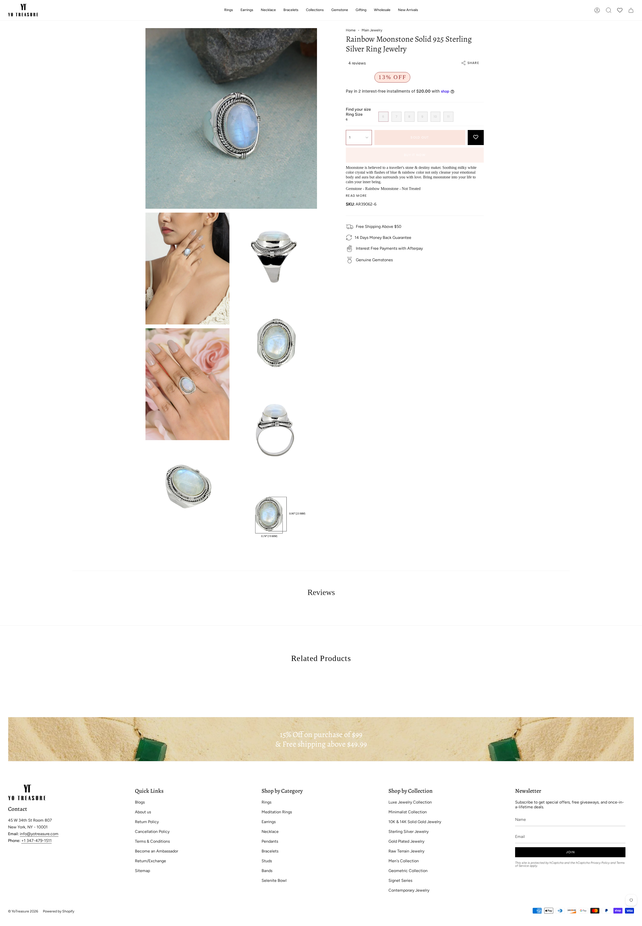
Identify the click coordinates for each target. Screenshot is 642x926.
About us (143, 812)
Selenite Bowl (274, 880)
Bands (267, 870)
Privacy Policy (600, 863)
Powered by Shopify (58, 911)
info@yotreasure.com (39, 833)
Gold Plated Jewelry (406, 841)
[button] (228, 10)
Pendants (270, 841)
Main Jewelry (372, 30)
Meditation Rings (277, 812)
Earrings (269, 821)
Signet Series (400, 880)
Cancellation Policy (152, 831)
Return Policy (147, 821)
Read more (356, 195)
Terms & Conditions (152, 841)
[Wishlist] (619, 10)
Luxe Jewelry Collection (410, 802)
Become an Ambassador (156, 851)
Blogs (140, 802)
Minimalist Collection (407, 812)
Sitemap (142, 870)
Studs (267, 860)
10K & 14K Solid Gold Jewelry (414, 821)
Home (351, 30)
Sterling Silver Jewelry (408, 831)
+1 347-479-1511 (36, 840)
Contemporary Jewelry (408, 890)
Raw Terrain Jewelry (406, 851)
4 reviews (357, 63)
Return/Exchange (150, 860)
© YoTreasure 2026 (23, 911)
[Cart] (631, 10)
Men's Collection (403, 860)
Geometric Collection (408, 870)
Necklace (270, 831)
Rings (266, 802)
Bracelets (270, 851)
